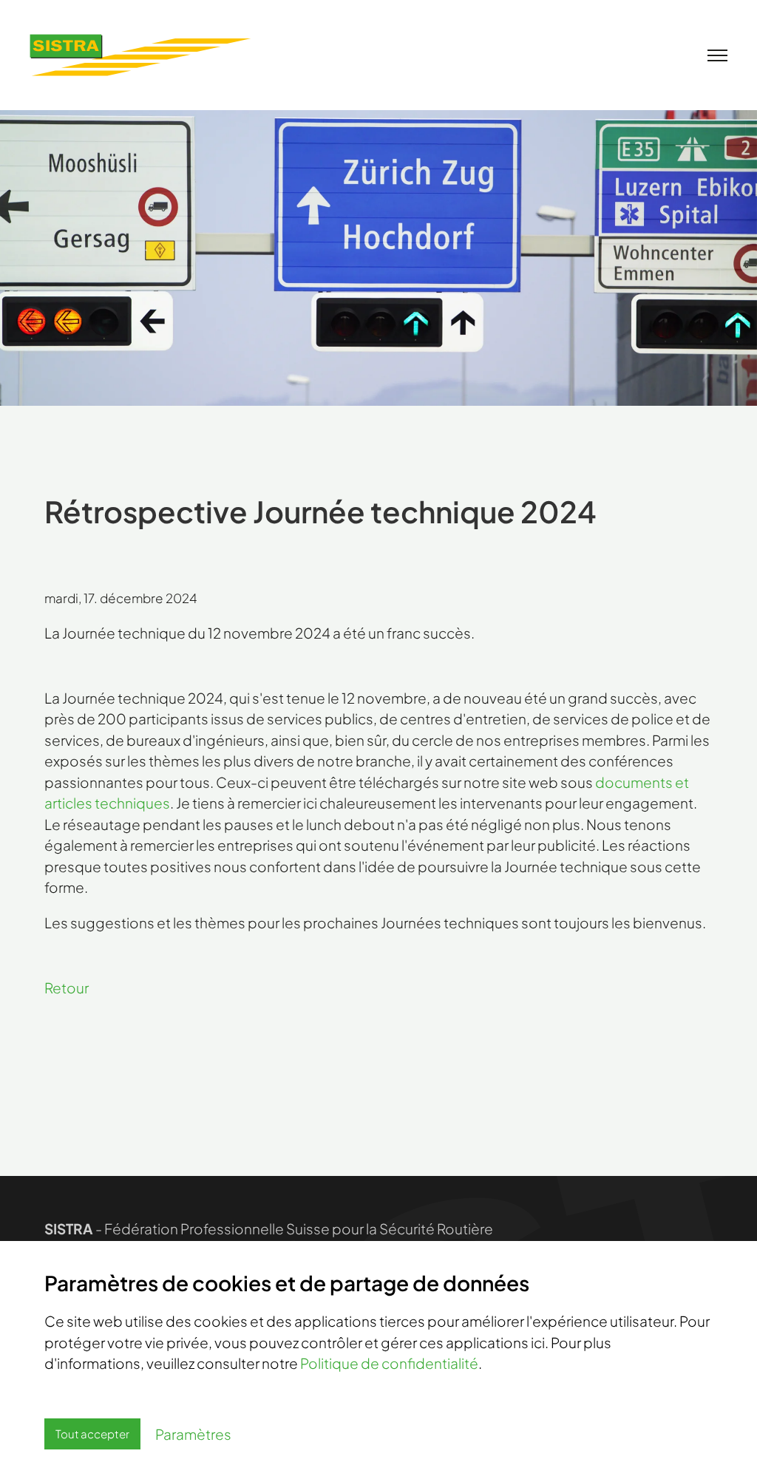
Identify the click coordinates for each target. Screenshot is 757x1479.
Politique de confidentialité (389, 1363)
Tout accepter (92, 1434)
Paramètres (193, 1434)
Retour (66, 987)
